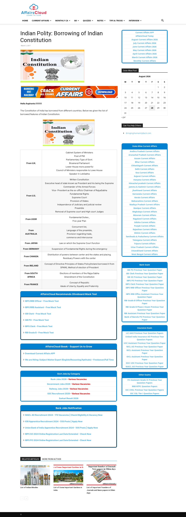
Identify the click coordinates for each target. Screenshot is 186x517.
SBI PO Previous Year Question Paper (144, 270)
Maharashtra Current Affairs (144, 201)
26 (139, 108)
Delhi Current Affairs (144, 169)
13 (146, 97)
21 (152, 102)
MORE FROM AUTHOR (51, 459)
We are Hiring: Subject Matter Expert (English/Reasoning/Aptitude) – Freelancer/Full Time (69, 359)
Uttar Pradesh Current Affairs (144, 247)
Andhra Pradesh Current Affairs (144, 151)
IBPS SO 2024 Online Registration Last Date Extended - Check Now (58, 434)
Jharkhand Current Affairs (144, 190)
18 (132, 102)
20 (146, 102)
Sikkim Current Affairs (144, 233)
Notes (100, 20)
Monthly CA (61, 20)
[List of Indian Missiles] (35, 475)
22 (158, 102)
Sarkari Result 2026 (68, 398)
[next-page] (26, 498)
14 (152, 97)
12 (139, 97)
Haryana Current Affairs (144, 179)
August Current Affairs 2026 (145, 39)
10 (125, 97)
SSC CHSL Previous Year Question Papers (144, 390)
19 (139, 102)
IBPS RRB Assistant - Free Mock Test (43, 307)
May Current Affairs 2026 (144, 50)
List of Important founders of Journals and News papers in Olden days (101, 490)
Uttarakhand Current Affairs (144, 250)
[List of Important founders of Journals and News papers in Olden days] (102, 475)
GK (75, 20)
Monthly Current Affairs (144, 61)
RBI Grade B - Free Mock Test (39, 332)
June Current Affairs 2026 (144, 46)
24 (125, 108)
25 (132, 108)
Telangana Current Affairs (145, 240)
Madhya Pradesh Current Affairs (144, 204)
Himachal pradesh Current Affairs (144, 183)
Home (25, 20)
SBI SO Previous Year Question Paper (144, 277)
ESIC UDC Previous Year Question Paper (144, 363)
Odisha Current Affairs (144, 222)
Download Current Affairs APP (40, 353)
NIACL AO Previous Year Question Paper (145, 366)
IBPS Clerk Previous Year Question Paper (145, 284)
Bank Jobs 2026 (69, 379)
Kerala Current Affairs (144, 197)
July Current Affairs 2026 (144, 43)
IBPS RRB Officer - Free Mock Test (42, 301)
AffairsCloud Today (145, 36)
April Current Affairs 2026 (145, 53)
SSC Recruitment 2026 (68, 393)
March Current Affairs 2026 (144, 57)
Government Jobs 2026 (68, 384)
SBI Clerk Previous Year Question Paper (144, 273)
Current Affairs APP (144, 32)
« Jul (123, 117)
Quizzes (87, 20)
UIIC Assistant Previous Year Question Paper (145, 343)
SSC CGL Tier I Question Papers (144, 393)
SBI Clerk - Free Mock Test (38, 313)
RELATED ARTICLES (30, 459)
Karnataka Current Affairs (144, 194)
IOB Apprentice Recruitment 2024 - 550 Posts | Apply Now (54, 421)
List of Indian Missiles (29, 487)
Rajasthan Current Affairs (145, 229)
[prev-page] (22, 498)
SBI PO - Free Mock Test (37, 320)
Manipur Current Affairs (144, 208)
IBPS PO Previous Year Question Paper (145, 280)
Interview (134, 20)
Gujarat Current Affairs (144, 176)
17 (125, 102)
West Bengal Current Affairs (145, 254)
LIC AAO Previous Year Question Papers (144, 333)
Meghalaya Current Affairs (144, 211)
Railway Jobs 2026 (68, 388)
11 (132, 97)
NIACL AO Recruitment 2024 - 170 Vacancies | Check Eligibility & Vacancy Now (64, 415)
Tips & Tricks (116, 20)
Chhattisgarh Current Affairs (144, 165)
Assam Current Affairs (144, 158)
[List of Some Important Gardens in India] (69, 475)
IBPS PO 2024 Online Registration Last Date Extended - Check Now (58, 440)
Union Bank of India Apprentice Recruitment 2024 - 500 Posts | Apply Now (61, 427)
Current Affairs (40, 20)
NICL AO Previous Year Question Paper (144, 346)
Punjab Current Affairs (144, 226)
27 (146, 108)
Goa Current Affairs (144, 172)
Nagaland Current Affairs (144, 218)
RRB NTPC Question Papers (144, 386)
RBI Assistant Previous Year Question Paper (144, 313)
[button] (162, 21)
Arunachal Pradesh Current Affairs (145, 155)
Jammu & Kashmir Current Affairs (145, 186)
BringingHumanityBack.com (138, 133)
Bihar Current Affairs (144, 162)
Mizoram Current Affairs (144, 215)
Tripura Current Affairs (144, 243)
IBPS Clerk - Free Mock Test (38, 326)
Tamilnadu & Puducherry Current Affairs (145, 236)
